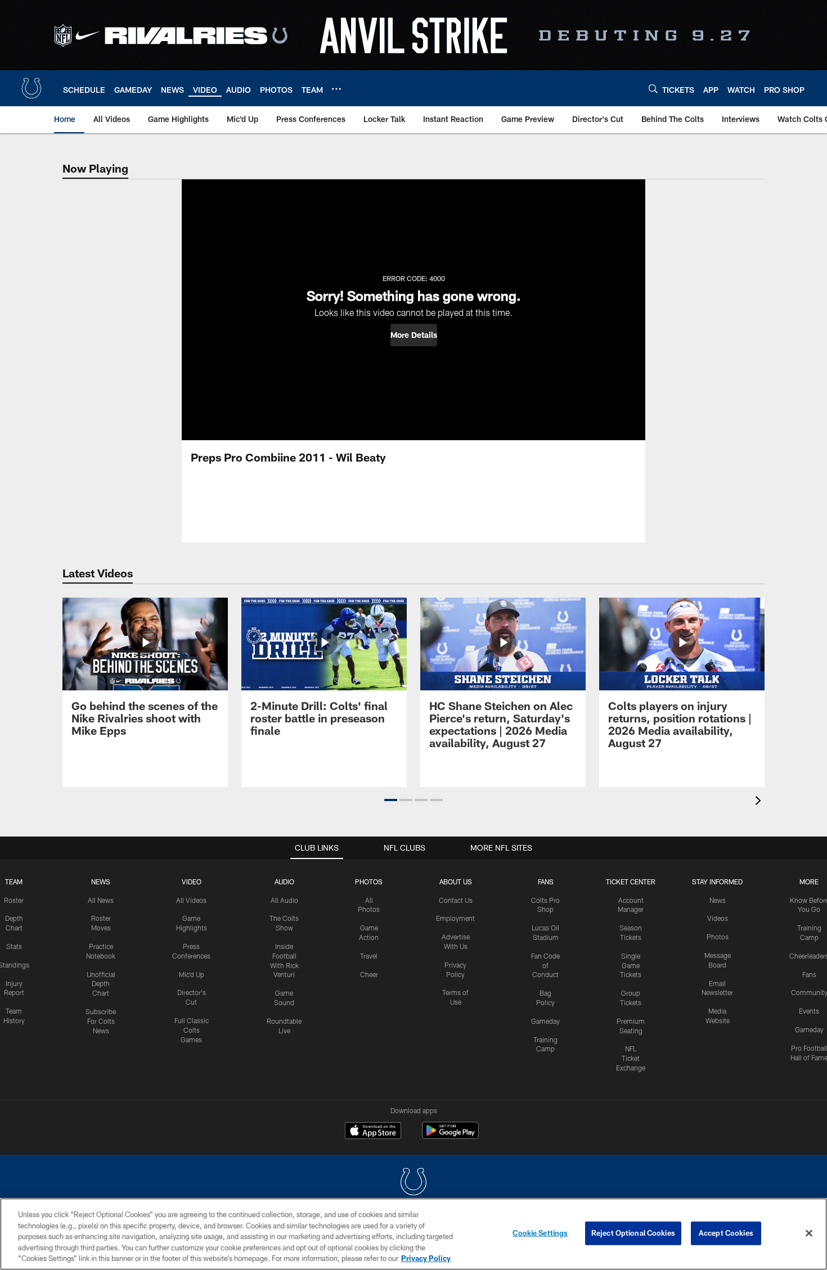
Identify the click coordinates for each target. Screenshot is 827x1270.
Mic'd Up (191, 974)
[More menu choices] (336, 88)
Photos (369, 881)
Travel (368, 956)
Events (809, 1011)
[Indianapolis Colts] (413, 1183)
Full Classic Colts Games (191, 1029)
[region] (413, 1234)
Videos (717, 918)
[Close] (809, 1233)
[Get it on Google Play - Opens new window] (450, 1136)
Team (14, 881)
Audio (284, 881)
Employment (455, 918)
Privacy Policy (426, 1258)
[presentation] (760, 802)
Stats (14, 946)
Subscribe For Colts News (101, 1020)
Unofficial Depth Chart (101, 983)
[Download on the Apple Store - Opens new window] (373, 1131)
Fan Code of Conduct (545, 965)
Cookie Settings (540, 1232)
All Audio (284, 900)
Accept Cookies (726, 1232)
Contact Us (456, 900)
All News (101, 900)
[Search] (653, 88)
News (100, 881)
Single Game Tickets (630, 965)
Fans (809, 974)
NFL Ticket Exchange (630, 1058)
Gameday (545, 1021)
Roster (14, 900)
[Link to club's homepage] (31, 88)
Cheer (369, 974)
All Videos (191, 900)
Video (191, 881)
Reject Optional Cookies (633, 1232)
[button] (413, 335)
